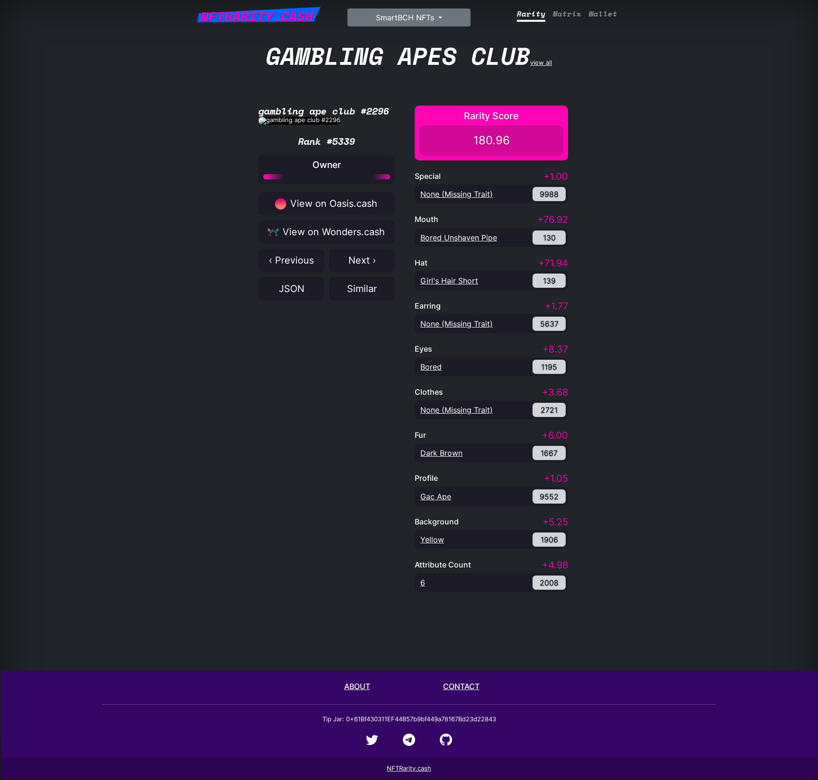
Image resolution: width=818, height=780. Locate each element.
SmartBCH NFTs (406, 17)
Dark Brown (441, 453)
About (357, 686)
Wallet (603, 14)
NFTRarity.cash (409, 768)
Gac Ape (435, 496)
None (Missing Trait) (456, 194)
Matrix (567, 14)
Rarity (531, 14)
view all (409, 55)
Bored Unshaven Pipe (458, 237)
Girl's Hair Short (449, 280)
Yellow (432, 539)
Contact (461, 686)
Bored (431, 367)
